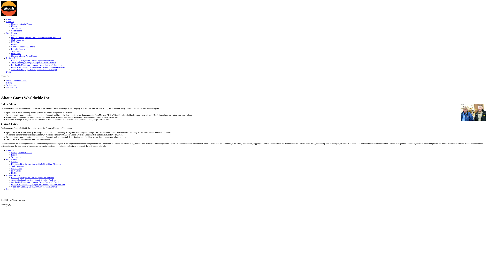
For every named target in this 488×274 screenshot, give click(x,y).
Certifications (16, 31)
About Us (10, 22)
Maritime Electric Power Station (24, 56)
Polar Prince (16, 54)
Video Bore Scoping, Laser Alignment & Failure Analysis (34, 69)
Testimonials (16, 28)
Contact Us (10, 189)
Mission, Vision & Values (21, 24)
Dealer (8, 72)
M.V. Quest (15, 42)
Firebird (14, 44)
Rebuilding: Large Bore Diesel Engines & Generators (32, 60)
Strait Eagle (15, 51)
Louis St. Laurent (18, 49)
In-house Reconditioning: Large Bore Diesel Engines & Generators (38, 67)
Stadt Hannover (17, 40)
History (14, 26)
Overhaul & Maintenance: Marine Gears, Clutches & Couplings (36, 65)
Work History (11, 33)
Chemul (14, 35)
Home (8, 19)
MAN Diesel (16, 168)
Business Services (13, 58)
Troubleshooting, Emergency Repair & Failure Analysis (33, 63)
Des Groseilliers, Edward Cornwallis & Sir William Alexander (36, 38)
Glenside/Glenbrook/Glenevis (23, 47)
